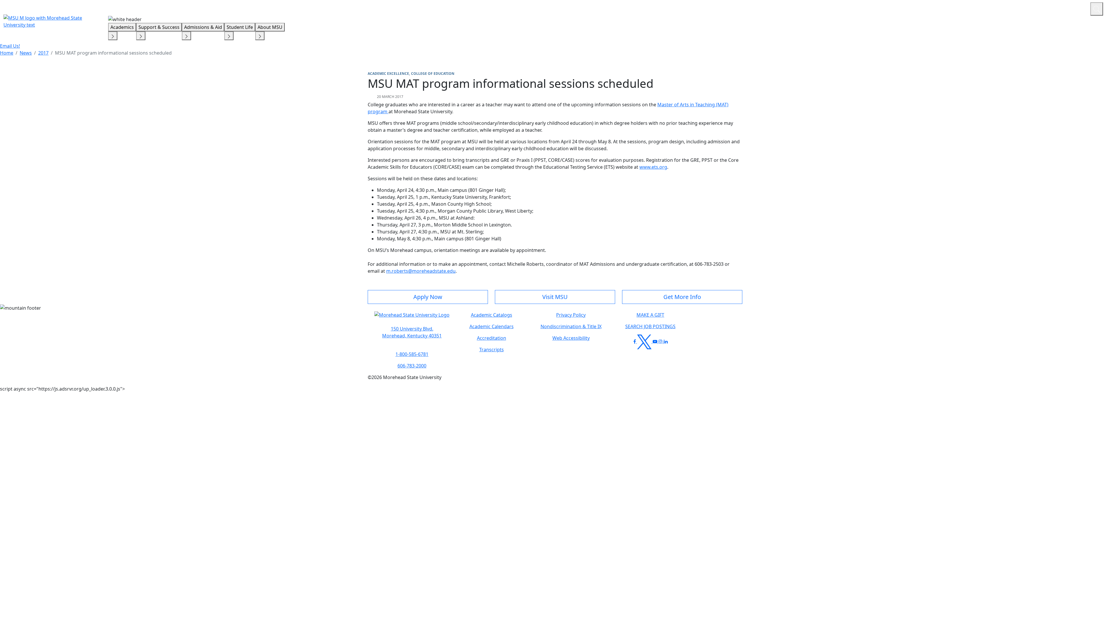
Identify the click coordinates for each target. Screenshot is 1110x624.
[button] (411, 318)
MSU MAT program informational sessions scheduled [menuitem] (113, 53)
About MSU (270, 27)
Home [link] (6, 53)
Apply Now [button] (427, 297)
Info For (975, 8)
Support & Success (159, 27)
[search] (1096, 9)
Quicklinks (1011, 8)
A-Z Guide (1047, 8)
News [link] (26, 53)
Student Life (240, 27)
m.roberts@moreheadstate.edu (421, 271)
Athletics (1075, 8)
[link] (412, 332)
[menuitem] (6, 52)
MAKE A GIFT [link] (650, 315)
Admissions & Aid (203, 27)
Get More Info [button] (682, 297)
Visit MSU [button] (555, 297)
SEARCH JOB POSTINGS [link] (650, 326)
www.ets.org (653, 167)
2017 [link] (43, 53)
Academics (122, 27)
